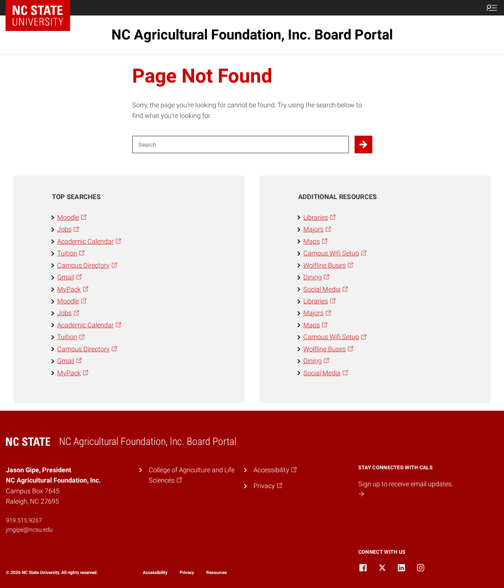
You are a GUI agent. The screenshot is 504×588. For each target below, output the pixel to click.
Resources (216, 572)
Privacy (187, 572)
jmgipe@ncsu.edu (29, 529)
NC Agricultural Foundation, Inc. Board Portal (252, 35)
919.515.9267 (24, 520)
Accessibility (155, 572)
